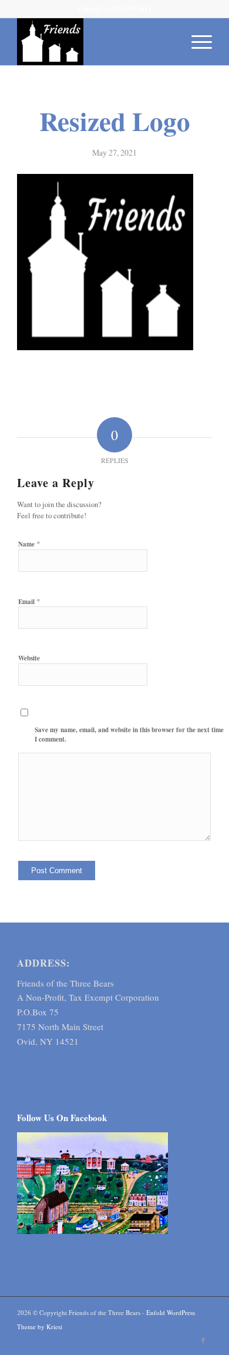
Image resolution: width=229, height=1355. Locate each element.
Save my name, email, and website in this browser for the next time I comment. (129, 734)
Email (29, 601)
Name (29, 543)
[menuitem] (196, 41)
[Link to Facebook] (203, 1340)
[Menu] (196, 41)
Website (29, 658)
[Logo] (95, 41)
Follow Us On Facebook (62, 1117)
